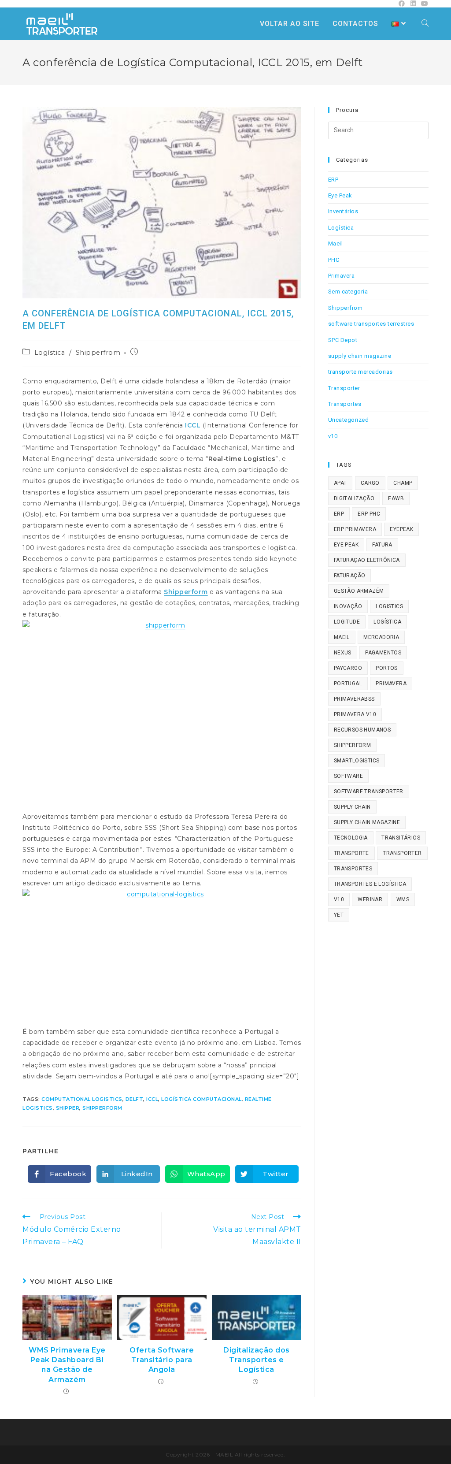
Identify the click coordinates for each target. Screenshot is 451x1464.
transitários (400, 838)
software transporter (368, 791)
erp (339, 514)
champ (402, 483)
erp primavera (355, 529)
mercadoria (381, 637)
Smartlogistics (357, 761)
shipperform (102, 1108)
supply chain (352, 807)
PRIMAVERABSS (354, 699)
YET (339, 915)
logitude (347, 622)
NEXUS (342, 653)
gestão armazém (359, 591)
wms (402, 899)
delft (135, 1099)
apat (340, 483)
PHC (334, 259)
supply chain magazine (360, 356)
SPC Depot (343, 340)
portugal (348, 683)
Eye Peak (340, 195)
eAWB (396, 498)
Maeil (335, 243)
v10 (333, 436)
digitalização (354, 498)
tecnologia (351, 838)
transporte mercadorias (360, 371)
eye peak (346, 545)
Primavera (341, 275)
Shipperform (186, 592)
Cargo (370, 483)
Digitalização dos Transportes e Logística (256, 1360)
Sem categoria (348, 291)
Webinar (370, 899)
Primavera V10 (355, 714)
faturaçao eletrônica (367, 560)
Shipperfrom (98, 353)
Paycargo (348, 668)
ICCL (192, 425)
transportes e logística (370, 884)
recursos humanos (362, 730)
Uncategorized (348, 419)
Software (348, 776)
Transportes (345, 404)
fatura (382, 545)
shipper (68, 1108)
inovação (348, 606)
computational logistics (81, 1099)
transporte (351, 853)
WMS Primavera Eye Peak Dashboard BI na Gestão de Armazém (67, 1365)
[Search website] (425, 23)
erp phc (369, 514)
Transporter (344, 388)
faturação (350, 575)
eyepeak (401, 529)
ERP (333, 179)
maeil (342, 637)
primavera (391, 683)
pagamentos (383, 653)
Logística (49, 353)
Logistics (389, 606)
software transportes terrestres (371, 323)
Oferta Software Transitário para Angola (161, 1360)
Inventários (343, 211)
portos (386, 668)
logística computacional (201, 1099)
